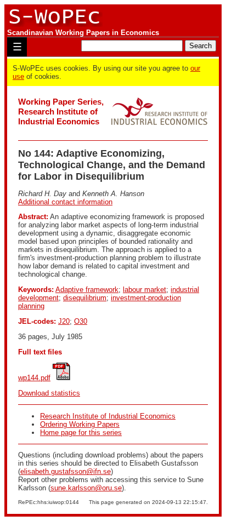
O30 (80, 321)
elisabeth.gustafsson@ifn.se (65, 471)
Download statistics (49, 393)
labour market (144, 289)
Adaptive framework (86, 289)
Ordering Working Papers (80, 424)
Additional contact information (65, 202)
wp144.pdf (34, 378)
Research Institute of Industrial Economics (108, 416)
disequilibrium (84, 298)
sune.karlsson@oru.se (86, 488)
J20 (64, 321)
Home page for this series (81, 432)
